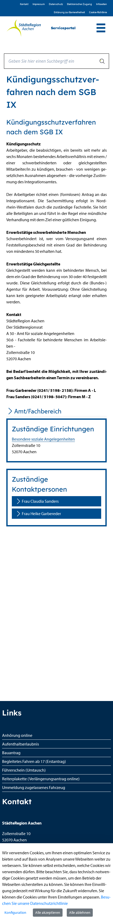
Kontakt (24, 4)
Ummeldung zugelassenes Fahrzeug (33, 787)
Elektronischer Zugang (79, 4)
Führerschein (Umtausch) (24, 770)
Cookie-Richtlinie (98, 12)
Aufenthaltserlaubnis (20, 744)
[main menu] (101, 28)
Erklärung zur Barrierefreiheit (69, 12)
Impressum (39, 4)
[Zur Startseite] (23, 28)
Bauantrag (11, 752)
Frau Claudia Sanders (40, 501)
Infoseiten (101, 4)
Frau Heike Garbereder (41, 513)
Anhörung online (17, 735)
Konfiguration (15, 912)
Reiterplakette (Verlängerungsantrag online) (41, 778)
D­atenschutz (56, 4)
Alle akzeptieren (47, 912)
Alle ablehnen (79, 912)
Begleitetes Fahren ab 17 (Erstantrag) (34, 761)
